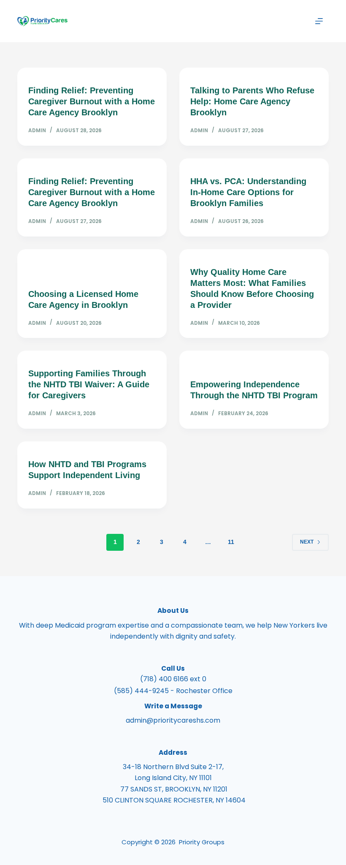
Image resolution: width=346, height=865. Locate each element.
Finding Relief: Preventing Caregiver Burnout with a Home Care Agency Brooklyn (91, 101)
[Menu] (319, 21)
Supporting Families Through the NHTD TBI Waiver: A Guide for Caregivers (88, 384)
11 (231, 542)
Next (307, 542)
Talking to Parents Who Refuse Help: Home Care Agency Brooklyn (252, 101)
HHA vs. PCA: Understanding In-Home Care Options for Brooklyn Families (248, 192)
